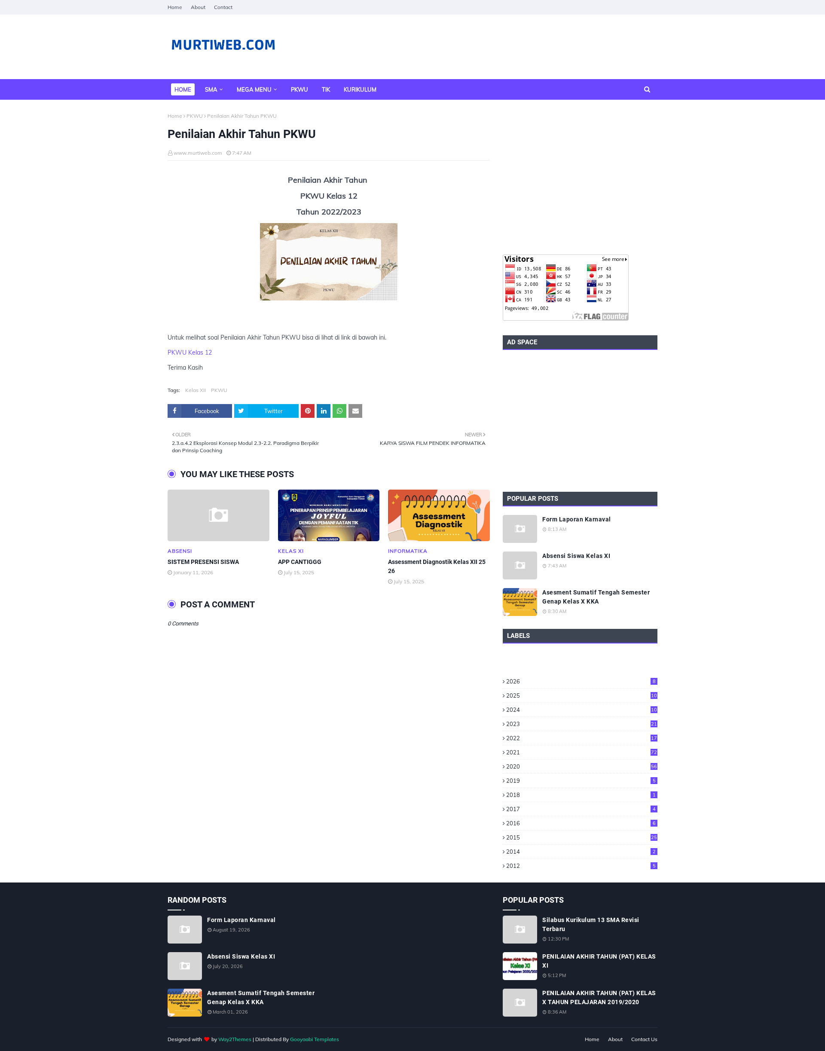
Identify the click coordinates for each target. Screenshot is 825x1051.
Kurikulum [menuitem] (360, 89)
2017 (581, 809)
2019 (581, 780)
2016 (581, 823)
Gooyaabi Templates (314, 1039)
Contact (223, 7)
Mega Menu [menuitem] (254, 89)
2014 (581, 851)
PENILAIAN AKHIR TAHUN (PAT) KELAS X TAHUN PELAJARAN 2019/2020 (599, 997)
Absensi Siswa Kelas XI (576, 555)
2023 (581, 723)
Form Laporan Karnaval (576, 519)
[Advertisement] (580, 177)
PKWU (194, 116)
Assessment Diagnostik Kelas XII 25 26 (437, 566)
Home (175, 7)
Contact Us (644, 1039)
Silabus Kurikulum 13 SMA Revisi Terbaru (590, 924)
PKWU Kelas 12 (190, 352)
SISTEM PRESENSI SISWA (203, 561)
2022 (581, 738)
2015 (581, 837)
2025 (581, 695)
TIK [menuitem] (326, 89)
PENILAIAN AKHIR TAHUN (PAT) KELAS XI (599, 961)
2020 (581, 766)
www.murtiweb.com (198, 153)
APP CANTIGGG (299, 561)
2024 (581, 709)
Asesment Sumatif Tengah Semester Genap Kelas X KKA (596, 597)
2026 (581, 681)
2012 (581, 865)
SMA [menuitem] (211, 89)
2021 (581, 752)
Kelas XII (195, 390)
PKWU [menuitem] (299, 89)
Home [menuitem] (182, 89)
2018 (581, 794)
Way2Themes (234, 1039)
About (198, 7)
